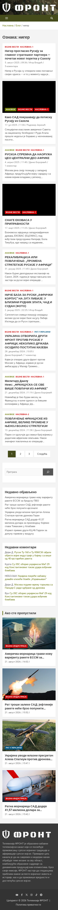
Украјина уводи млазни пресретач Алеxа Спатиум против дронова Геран (29, 759)
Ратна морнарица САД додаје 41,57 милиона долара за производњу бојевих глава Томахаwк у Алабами (27, 523)
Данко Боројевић (38, 162)
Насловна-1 (26, 47)
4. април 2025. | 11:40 (16, 162)
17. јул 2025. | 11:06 (15, 125)
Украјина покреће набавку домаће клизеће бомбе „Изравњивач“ (25, 578)
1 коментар (11, 165)
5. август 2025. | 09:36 (16, 62)
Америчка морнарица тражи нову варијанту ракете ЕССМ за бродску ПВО (28, 657)
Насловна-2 (22, 414)
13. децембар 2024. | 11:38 (19, 430)
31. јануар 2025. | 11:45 (17, 268)
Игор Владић (35, 62)
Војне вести (12, 47)
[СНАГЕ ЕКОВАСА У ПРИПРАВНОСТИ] (29, 200)
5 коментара (11, 66)
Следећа (42, 454)
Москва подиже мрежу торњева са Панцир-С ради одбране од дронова (29, 586)
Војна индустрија (16, 646)
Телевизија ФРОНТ (37, 900)
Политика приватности (28, 904)
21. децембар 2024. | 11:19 (19, 392)
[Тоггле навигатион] (6, 18)
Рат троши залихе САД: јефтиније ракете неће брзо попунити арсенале (29, 708)
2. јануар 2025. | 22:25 (16, 310)
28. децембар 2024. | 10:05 (19, 351)
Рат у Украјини (42, 332)
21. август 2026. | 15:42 (16, 814)
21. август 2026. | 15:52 (16, 712)
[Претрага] (48, 471)
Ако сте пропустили (20, 613)
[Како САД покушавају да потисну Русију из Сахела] (29, 97)
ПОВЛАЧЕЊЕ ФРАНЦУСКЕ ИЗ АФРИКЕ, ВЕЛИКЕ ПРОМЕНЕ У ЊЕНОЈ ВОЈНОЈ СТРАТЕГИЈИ (26, 422)
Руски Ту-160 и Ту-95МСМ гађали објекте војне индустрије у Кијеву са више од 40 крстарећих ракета (28, 555)
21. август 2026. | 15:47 (16, 763)
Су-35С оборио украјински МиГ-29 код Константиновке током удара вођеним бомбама (28, 567)
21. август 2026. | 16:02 (16, 661)
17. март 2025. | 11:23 (16, 228)
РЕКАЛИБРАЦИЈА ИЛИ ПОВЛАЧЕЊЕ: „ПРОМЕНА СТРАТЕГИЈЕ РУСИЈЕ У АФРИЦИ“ (28, 260)
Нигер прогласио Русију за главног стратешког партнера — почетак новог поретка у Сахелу (27, 54)
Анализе (10, 109)
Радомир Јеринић (36, 125)
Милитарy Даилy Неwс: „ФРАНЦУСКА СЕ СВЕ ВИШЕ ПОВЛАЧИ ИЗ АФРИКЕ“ (26, 384)
